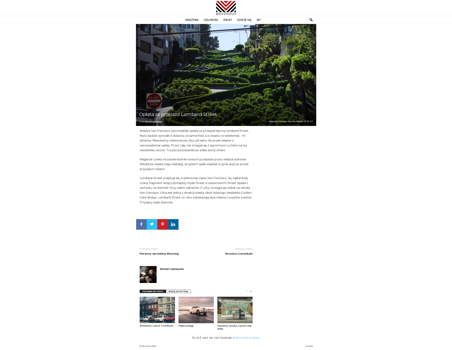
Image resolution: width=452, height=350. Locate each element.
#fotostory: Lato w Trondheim (156, 325)
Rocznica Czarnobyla (238, 253)
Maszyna (191, 20)
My (259, 20)
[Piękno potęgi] (196, 310)
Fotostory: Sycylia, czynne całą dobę (234, 327)
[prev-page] (246, 291)
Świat (227, 20)
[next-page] (251, 291)
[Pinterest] (162, 224)
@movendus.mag (246, 337)
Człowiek (211, 20)
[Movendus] (226, 8)
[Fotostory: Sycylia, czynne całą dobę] (235, 310)
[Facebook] (141, 224)
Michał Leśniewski (154, 121)
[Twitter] (152, 224)
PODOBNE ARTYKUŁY (152, 291)
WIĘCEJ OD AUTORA (178, 291)
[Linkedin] (173, 224)
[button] (311, 20)
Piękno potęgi (186, 325)
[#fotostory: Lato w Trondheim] (157, 310)
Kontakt (309, 346)
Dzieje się (244, 20)
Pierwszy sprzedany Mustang (159, 253)
